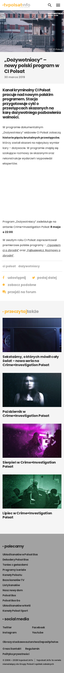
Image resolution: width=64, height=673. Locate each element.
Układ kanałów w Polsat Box (20, 554)
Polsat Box (9, 595)
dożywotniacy (29, 266)
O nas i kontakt (12, 649)
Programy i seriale (14, 570)
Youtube (37, 632)
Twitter (7, 627)
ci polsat (9, 266)
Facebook (38, 627)
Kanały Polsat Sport (15, 610)
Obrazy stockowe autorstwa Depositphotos (30, 642)
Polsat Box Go (11, 600)
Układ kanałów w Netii (16, 605)
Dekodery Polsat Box (16, 559)
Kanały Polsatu (12, 575)
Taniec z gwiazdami (15, 564)
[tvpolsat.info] (16, 7)
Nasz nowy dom (13, 590)
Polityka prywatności (16, 654)
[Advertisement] (32, 192)
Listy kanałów (11, 585)
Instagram (10, 632)
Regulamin (32, 649)
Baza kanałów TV (13, 580)
